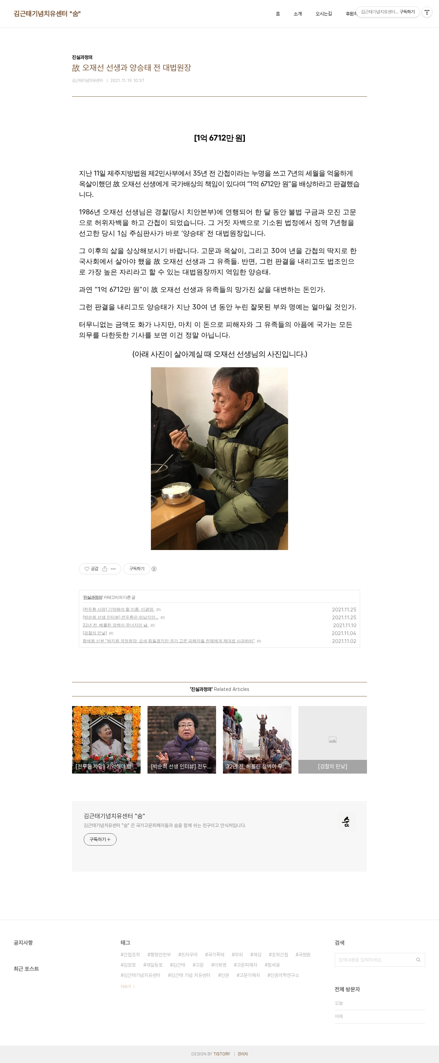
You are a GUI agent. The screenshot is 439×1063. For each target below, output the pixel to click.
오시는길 (324, 13)
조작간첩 (280, 954)
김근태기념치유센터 (142, 975)
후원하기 (354, 13)
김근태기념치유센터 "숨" (47, 14)
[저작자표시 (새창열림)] (154, 569)
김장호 (129, 965)
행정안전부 (160, 954)
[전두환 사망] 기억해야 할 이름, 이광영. (118, 609)
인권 (225, 975)
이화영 (220, 965)
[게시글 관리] (113, 569)
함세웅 (274, 965)
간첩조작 (131, 954)
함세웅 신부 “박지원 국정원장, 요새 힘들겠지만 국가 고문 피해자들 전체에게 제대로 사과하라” (169, 640)
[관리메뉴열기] (427, 12)
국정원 (304, 954)
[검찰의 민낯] (95, 632)
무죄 (239, 954)
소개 (298, 13)
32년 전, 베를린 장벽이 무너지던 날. (116, 625)
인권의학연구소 (284, 975)
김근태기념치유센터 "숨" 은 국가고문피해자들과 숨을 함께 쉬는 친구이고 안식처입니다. (165, 825)
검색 (418, 959)
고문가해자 (249, 975)
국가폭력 (216, 954)
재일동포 (154, 965)
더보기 (126, 986)
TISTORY (221, 1054)
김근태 (179, 965)
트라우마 (189, 954)
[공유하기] (104, 569)
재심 (257, 954)
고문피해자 (247, 965)
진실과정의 (92, 597)
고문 (199, 965)
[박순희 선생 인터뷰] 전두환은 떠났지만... (120, 617)
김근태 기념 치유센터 (191, 975)
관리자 (243, 1054)
